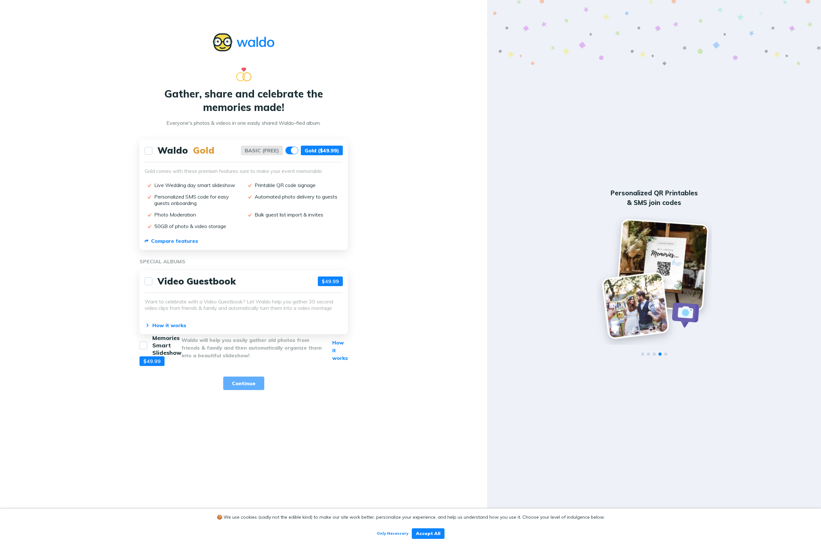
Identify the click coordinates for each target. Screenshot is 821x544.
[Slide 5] (665, 354)
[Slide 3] (654, 354)
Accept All (428, 533)
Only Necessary (393, 533)
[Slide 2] (648, 354)
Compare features (174, 241)
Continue (244, 383)
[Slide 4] (660, 354)
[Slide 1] (642, 354)
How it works (169, 325)
